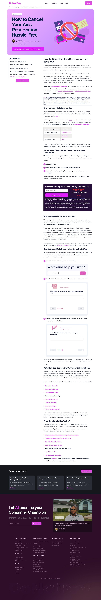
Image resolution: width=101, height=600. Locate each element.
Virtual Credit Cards (20, 545)
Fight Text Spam (19, 559)
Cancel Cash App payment (52, 409)
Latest (61, 3)
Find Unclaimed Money (38, 562)
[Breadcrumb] (9, 7)
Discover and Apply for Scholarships (39, 569)
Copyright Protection (57, 543)
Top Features (53, 3)
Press (16, 571)
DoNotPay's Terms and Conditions (70, 198)
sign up (54, 458)
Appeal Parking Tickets (57, 542)
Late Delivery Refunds (38, 545)
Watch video (59, 518)
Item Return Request (38, 546)
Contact (17, 573)
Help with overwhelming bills (53, 455)
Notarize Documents (75, 552)
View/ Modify (65, 135)
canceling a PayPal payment (65, 91)
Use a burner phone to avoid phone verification (58, 438)
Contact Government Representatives (75, 560)
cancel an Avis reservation (59, 86)
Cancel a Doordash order (52, 389)
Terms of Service (19, 567)
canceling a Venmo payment (83, 91)
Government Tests (74, 550)
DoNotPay (15, 3)
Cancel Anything (17, 14)
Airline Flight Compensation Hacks (23, 543)
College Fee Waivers (38, 566)
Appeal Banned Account (39, 552)
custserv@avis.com (66, 132)
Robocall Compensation (21, 560)
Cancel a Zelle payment (51, 399)
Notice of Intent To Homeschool (77, 564)
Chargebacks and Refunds (39, 550)
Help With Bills (36, 564)
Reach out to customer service (53, 445)
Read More (13, 487)
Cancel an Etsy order (50, 402)
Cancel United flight (50, 406)
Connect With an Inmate (75, 542)
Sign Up (88, 3)
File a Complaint (55, 545)
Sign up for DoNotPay (56, 195)
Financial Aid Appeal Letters (40, 571)
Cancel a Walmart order (51, 392)
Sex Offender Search (75, 566)
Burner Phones (18, 542)
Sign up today (36, 523)
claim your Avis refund (63, 245)
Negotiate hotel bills (50, 452)
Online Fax (72, 545)
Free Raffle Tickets (38, 560)
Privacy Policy (82, 198)
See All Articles (87, 471)
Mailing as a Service (74, 543)
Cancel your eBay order (51, 386)
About (67, 3)
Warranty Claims (19, 550)
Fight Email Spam (19, 557)
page (57, 116)
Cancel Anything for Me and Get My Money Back (28, 49)
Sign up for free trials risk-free (53, 441)
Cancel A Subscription (38, 548)
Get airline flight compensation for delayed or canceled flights (62, 435)
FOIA (71, 554)
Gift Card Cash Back (38, 559)
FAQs (63, 139)
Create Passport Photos (75, 562)
